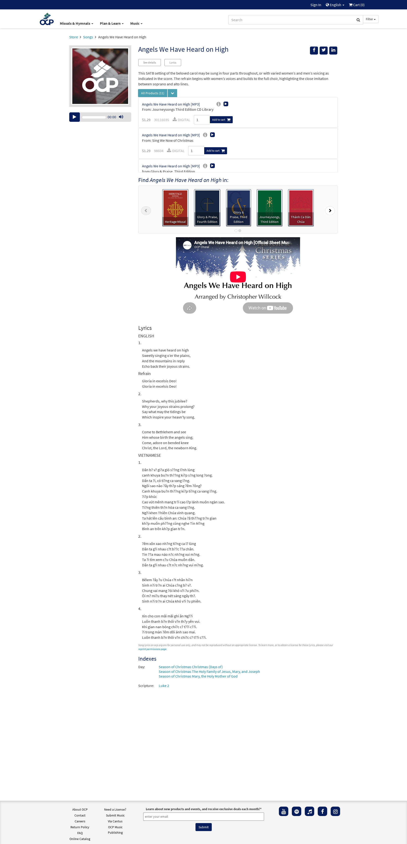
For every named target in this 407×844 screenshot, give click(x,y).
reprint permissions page (152, 649)
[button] (146, 209)
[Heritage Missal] (175, 207)
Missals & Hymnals (75, 23)
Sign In (315, 4)
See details (149, 62)
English (335, 4)
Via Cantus (115, 821)
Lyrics (172, 62)
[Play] (74, 117)
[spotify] (296, 811)
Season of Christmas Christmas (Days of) (191, 666)
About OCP (80, 809)
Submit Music (115, 815)
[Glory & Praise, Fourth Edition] (207, 207)
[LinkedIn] (333, 51)
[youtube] (283, 811)
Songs (88, 37)
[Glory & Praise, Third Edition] (238, 207)
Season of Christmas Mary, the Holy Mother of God (198, 676)
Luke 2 (164, 685)
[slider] (123, 121)
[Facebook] (322, 811)
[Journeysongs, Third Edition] (269, 207)
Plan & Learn (110, 23)
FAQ (80, 833)
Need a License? (115, 809)
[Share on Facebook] (314, 51)
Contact (79, 815)
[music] (309, 811)
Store (73, 37)
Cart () (358, 4)
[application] (100, 117)
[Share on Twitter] (324, 51)
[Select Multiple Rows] (172, 93)
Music (135, 23)
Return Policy (79, 827)
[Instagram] (335, 811)
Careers (80, 821)
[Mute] (121, 117)
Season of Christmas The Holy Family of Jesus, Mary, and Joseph (209, 671)
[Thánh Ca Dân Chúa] (301, 207)
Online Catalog (79, 839)
